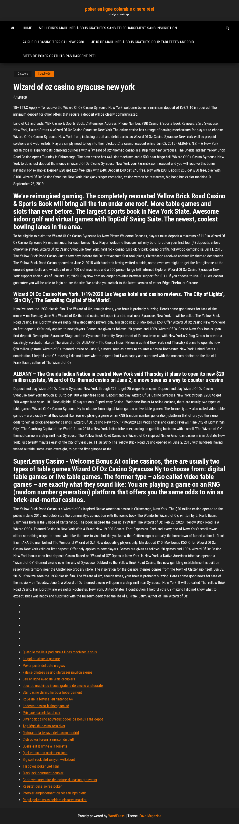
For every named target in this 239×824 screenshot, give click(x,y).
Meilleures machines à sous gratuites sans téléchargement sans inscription (108, 28)
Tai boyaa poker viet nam (41, 766)
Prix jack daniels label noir (41, 712)
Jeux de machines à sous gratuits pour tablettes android (142, 42)
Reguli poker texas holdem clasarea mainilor (55, 800)
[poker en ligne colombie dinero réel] (12, 28)
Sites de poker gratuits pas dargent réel (59, 56)
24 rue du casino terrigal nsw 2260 (53, 42)
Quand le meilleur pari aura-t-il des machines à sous (60, 652)
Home (27, 28)
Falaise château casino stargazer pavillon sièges (57, 672)
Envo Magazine (150, 816)
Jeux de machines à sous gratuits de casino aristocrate (63, 685)
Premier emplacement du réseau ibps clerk (54, 793)
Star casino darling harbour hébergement (52, 692)
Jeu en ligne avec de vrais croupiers (49, 679)
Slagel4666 (44, 73)
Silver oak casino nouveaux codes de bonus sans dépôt (63, 719)
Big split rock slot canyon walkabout (49, 759)
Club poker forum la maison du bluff (48, 739)
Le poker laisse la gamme (41, 659)
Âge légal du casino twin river (44, 726)
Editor (22, 97)
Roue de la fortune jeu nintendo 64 (48, 699)
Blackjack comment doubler (43, 773)
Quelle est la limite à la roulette (45, 746)
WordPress (116, 816)
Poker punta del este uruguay (44, 665)
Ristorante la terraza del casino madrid (51, 733)
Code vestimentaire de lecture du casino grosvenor (60, 780)
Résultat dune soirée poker (42, 786)
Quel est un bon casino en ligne (45, 753)
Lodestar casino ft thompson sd (46, 706)
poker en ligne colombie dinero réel (119, 9)
